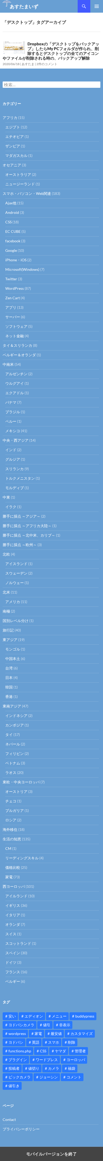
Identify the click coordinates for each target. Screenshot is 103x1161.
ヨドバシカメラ (21, 1025)
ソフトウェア (16, 326)
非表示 (64, 1025)
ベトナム (12, 763)
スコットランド (18, 943)
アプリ (10, 307)
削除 (71, 1042)
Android (12, 212)
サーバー (12, 317)
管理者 (80, 1051)
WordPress (14, 288)
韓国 (9, 687)
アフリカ (10, 117)
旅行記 (8, 630)
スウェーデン (16, 573)
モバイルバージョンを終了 (51, 1154)
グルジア (12, 459)
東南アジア (12, 706)
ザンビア (12, 146)
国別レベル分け (16, 620)
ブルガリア (14, 810)
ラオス (10, 772)
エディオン (34, 1016)
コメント (74, 1077)
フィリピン (14, 753)
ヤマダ (60, 1051)
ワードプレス (47, 1059)
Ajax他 (10, 203)
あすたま (28, 64)
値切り (33, 1068)
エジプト (12, 127)
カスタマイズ (82, 1033)
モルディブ (14, 487)
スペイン (12, 953)
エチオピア (14, 136)
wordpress (17, 1033)
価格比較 (12, 867)
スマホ (53, 1042)
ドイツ (10, 962)
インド (10, 449)
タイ (9, 734)
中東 (6, 497)
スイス (10, 934)
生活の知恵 (12, 839)
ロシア (10, 820)
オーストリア (16, 791)
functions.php (19, 1051)
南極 (6, 611)
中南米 (8, 364)
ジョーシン (48, 1077)
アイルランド (16, 896)
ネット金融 (14, 336)
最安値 (56, 1033)
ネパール (12, 744)
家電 (9, 877)
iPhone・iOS (15, 260)
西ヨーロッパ (14, 886)
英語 (35, 1042)
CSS (8, 222)
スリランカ (14, 468)
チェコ (10, 801)
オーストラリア (18, 174)
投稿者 (14, 1068)
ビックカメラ (19, 1077)
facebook (12, 241)
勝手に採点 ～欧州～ (20, 544)
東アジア (10, 639)
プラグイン (17, 1059)
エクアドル (14, 393)
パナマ (10, 402)
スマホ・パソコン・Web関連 (27, 193)
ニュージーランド (20, 184)
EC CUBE (13, 231)
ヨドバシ (15, 1042)
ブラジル (12, 412)
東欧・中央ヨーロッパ (21, 782)
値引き (14, 1085)
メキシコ (12, 430)
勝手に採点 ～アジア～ (21, 516)
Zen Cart (12, 298)
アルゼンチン (16, 374)
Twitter (11, 279)
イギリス (12, 905)
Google (11, 250)
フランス (12, 972)
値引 (46, 1025)
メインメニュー (96, 6)
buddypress (84, 1016)
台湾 (9, 668)
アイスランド (16, 563)
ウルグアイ (14, 383)
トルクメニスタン (20, 478)
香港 (9, 696)
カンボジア (14, 725)
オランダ (12, 924)
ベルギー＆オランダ (19, 355)
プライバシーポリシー (21, 1129)
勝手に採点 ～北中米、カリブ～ (29, 535)
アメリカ (12, 601)
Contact (9, 1119)
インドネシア (16, 715)
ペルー (10, 421)
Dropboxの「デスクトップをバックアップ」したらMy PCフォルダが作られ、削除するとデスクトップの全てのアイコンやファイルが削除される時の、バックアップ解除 (51, 50)
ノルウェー (14, 582)
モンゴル (12, 649)
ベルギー (12, 981)
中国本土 (12, 658)
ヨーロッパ (76, 1059)
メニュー (59, 1016)
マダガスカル (16, 155)
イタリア (12, 915)
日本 (9, 677)
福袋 (71, 1068)
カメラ (53, 1068)
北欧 (6, 554)
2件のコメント (46, 64)
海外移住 (10, 829)
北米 (6, 592)
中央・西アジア (16, 440)
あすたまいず (24, 6)
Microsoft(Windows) (22, 269)
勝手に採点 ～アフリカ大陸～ (27, 525)
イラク (10, 506)
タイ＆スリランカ (17, 345)
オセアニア (12, 165)
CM (8, 848)
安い (12, 1016)
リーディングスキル (22, 858)
